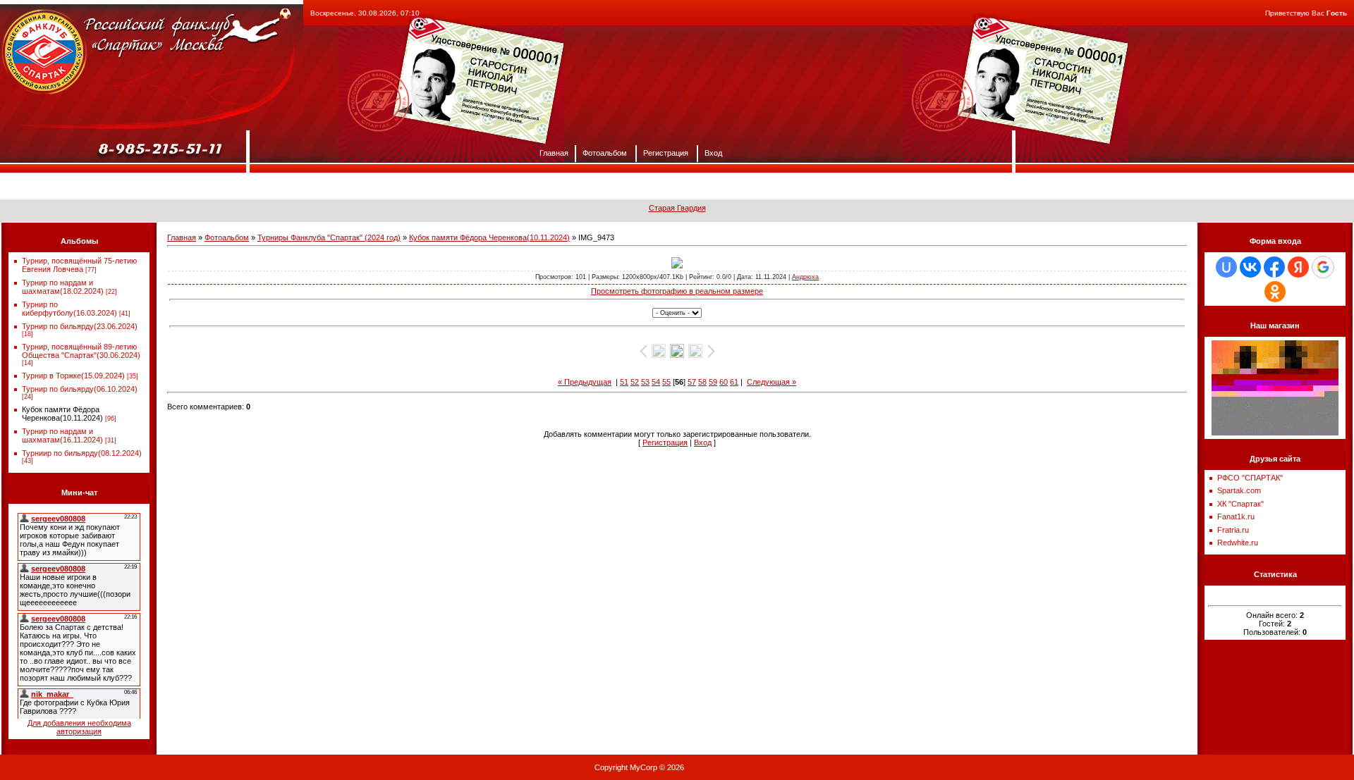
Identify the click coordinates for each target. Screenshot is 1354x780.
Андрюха (805, 276)
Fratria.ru (1233, 530)
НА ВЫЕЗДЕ (646, 186)
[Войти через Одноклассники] (1275, 291)
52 (634, 382)
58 (702, 382)
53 (645, 382)
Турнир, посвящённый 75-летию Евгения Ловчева (79, 264)
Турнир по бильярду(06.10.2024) (80, 389)
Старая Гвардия (677, 208)
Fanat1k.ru (1236, 516)
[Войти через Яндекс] (1298, 267)
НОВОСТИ (501, 186)
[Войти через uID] (1226, 267)
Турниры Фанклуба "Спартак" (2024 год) (329, 237)
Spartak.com (1239, 490)
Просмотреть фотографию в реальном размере (677, 291)
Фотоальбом (605, 152)
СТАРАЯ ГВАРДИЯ (905, 186)
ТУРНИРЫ (722, 186)
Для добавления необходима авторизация (79, 727)
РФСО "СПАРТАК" (1250, 477)
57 (692, 382)
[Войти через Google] (1323, 267)
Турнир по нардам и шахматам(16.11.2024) (62, 435)
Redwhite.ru (1237, 542)
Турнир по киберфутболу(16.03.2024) (69, 308)
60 (723, 382)
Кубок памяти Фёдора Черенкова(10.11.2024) (62, 413)
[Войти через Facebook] (1274, 267)
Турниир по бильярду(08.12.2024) (82, 453)
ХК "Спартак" (1240, 504)
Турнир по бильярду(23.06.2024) (80, 326)
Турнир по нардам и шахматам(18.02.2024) (63, 286)
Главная (553, 152)
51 (624, 382)
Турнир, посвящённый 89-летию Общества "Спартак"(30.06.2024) (81, 350)
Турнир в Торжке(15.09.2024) (73, 375)
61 (734, 382)
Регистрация (665, 152)
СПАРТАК (571, 186)
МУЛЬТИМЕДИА (804, 186)
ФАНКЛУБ (431, 186)
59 (713, 382)
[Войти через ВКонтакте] (1250, 267)
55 (666, 382)
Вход (713, 152)
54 (656, 382)
